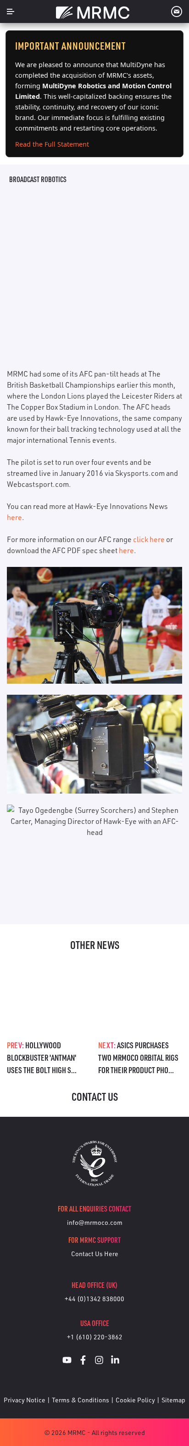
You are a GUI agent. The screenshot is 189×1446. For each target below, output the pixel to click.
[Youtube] (67, 1361)
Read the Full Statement (52, 144)
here (14, 517)
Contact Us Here (94, 1253)
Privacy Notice (24, 1400)
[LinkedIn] (115, 1361)
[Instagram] (99, 1361)
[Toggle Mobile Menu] (10, 11)
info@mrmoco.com (94, 1222)
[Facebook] (83, 1361)
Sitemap (173, 1400)
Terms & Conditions (80, 1400)
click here (149, 539)
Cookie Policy (135, 1400)
